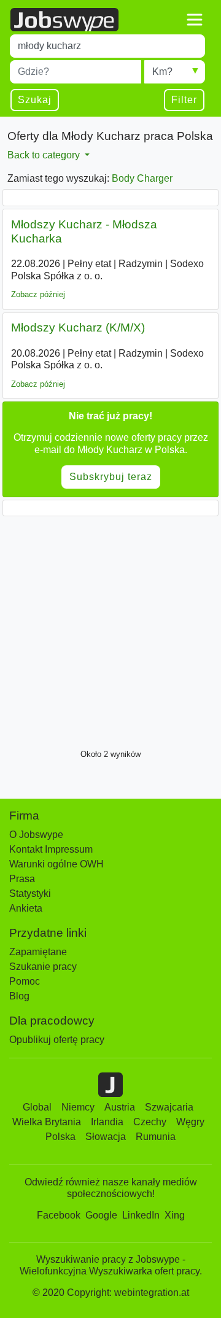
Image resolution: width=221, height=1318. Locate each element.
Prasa (22, 879)
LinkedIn (141, 1215)
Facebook (58, 1215)
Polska (60, 1136)
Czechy (149, 1122)
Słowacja (105, 1136)
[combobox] (107, 46)
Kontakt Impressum (51, 849)
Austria (119, 1107)
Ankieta (25, 908)
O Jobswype (36, 834)
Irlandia (107, 1122)
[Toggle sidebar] (194, 19)
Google (101, 1215)
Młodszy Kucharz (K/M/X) (78, 327)
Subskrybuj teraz (110, 476)
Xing (175, 1215)
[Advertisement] (110, 629)
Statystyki (30, 893)
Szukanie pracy (43, 966)
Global (37, 1107)
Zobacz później (38, 294)
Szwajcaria (169, 1107)
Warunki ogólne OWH (56, 864)
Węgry (190, 1122)
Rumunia (156, 1136)
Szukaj (35, 100)
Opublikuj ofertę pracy (56, 1039)
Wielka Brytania (46, 1122)
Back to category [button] (44, 155)
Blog (19, 996)
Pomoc (24, 981)
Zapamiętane (38, 952)
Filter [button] (184, 100)
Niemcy (78, 1107)
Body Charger (142, 178)
